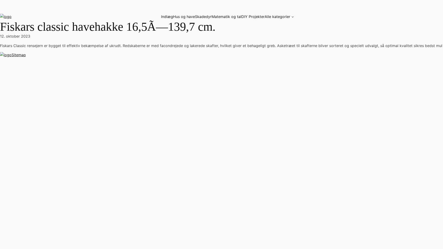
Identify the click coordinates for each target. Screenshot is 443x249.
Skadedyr (203, 16)
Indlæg (167, 16)
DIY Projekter (253, 16)
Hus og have (184, 16)
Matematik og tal (226, 16)
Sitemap (19, 55)
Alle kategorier (277, 16)
